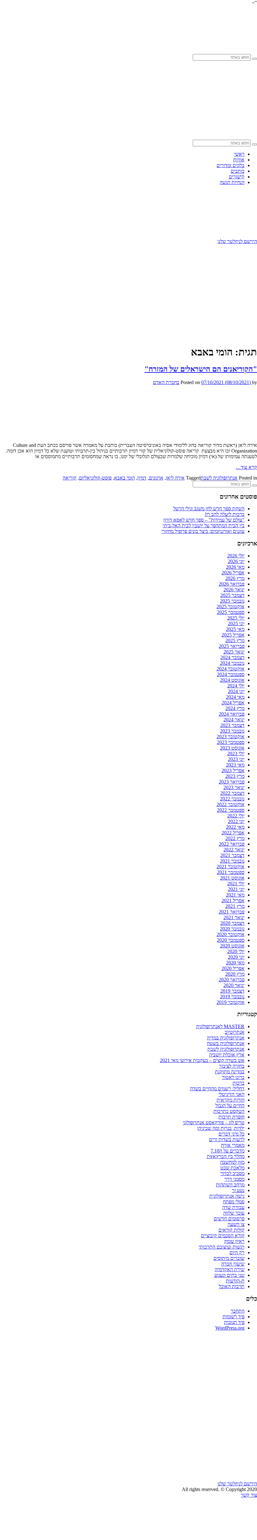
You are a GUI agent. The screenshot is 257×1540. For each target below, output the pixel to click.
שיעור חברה (232, 1263)
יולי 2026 (235, 555)
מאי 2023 (235, 764)
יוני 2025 (236, 623)
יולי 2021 (235, 883)
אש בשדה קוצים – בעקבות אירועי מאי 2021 (202, 1060)
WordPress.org (229, 1328)
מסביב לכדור (232, 1173)
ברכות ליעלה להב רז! (224, 514)
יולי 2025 (235, 618)
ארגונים (156, 477)
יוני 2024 (236, 691)
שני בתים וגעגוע (229, 1275)
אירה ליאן (175, 477)
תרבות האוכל (231, 1286)
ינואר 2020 (233, 985)
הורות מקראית (230, 1100)
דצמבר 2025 (232, 595)
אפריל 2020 (233, 968)
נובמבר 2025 (232, 601)
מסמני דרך (234, 1179)
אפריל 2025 (233, 634)
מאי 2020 (235, 962)
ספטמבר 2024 (230, 674)
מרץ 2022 (234, 838)
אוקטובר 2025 (230, 606)
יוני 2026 (236, 561)
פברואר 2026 (231, 584)
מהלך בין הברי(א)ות (225, 1156)
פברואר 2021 (231, 911)
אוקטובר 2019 (230, 1002)
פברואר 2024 (231, 714)
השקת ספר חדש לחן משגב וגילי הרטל (208, 508)
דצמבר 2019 (232, 991)
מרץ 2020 (234, 974)
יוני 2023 (236, 759)
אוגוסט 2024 (232, 680)
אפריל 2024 (233, 702)
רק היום (236, 1252)
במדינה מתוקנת (229, 1071)
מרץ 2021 (234, 906)
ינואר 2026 (233, 589)
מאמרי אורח (232, 1145)
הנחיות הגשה (232, 182)
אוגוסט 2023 (232, 748)
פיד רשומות (233, 1316)
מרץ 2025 (234, 640)
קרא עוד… (246, 467)
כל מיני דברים (231, 1133)
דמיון (141, 477)
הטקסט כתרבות (228, 1111)
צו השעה (236, 1224)
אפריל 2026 (233, 572)
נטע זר (238, 1190)
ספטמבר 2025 (230, 612)
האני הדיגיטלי (231, 1094)
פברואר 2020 (231, 979)
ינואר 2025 (233, 651)
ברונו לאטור (233, 1077)
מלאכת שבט (232, 1167)
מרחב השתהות (230, 1184)
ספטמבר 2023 (230, 742)
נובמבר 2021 (232, 861)
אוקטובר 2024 (230, 668)
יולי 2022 (235, 815)
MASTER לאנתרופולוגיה (220, 1026)
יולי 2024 (235, 685)
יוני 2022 (236, 821)
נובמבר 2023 (232, 731)
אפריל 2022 (233, 832)
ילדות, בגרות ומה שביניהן (220, 1128)
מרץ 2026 (234, 578)
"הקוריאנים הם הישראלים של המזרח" (200, 369)
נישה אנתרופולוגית (226, 1196)
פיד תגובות (234, 1322)
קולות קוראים (231, 1230)
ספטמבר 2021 (230, 872)
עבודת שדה (233, 1207)
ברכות (238, 1083)
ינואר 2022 (233, 849)
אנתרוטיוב (234, 1032)
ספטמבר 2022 (230, 810)
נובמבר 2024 (232, 663)
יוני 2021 (236, 889)
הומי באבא (124, 477)
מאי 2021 (235, 894)
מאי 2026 (235, 567)
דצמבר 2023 (232, 725)
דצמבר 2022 (232, 793)
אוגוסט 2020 (232, 945)
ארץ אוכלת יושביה (226, 1054)
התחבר (237, 1311)
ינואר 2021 (233, 917)
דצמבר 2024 (232, 657)
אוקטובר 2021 (230, 866)
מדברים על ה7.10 (227, 1150)
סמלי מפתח (233, 1201)
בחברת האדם (166, 382)
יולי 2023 (235, 753)
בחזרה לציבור (231, 1066)
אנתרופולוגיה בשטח (225, 1043)
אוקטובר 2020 (230, 934)
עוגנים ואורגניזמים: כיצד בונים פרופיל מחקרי (202, 531)
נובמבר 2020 (232, 928)
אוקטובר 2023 (230, 736)
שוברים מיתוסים (228, 1258)
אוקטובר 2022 (230, 804)
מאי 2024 (235, 697)
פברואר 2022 (231, 844)
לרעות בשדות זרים (226, 1139)
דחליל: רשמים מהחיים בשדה (217, 1088)
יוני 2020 (236, 957)
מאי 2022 (235, 827)
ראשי (239, 154)
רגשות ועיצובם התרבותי (221, 1247)
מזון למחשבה (232, 1162)
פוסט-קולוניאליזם (95, 477)
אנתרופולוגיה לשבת (219, 477)
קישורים (236, 176)
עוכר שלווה (233, 1213)
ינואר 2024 (233, 719)
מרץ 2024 (234, 708)
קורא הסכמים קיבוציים (222, 1235)
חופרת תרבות (231, 1117)
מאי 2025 (235, 629)
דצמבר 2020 (232, 923)
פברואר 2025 (231, 646)
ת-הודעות (235, 1280)
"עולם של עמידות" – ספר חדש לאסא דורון (203, 520)
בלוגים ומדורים (230, 165)
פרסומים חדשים (229, 1218)
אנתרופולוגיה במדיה (225, 1037)
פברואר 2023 (231, 781)
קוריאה (69, 477)
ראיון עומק (234, 1241)
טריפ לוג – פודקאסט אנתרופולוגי (213, 1122)
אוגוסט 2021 (232, 878)
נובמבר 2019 (232, 996)
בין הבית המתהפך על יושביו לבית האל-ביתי (203, 525)
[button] (254, 59)
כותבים (237, 171)
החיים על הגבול (229, 1105)
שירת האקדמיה (229, 1269)
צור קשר (249, 1495)
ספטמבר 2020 (230, 940)
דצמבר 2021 (232, 855)
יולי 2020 (235, 951)
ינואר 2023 (233, 787)
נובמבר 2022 (232, 798)
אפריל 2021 (233, 900)
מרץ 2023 (234, 776)
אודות (238, 159)
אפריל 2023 (233, 770)
